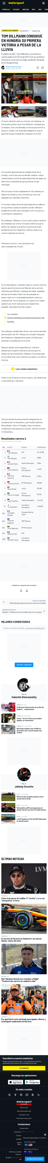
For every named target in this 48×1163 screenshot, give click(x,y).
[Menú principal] (4, 3)
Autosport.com (24, 1115)
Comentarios (24, 1128)
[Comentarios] (43, 67)
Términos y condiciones (16, 1152)
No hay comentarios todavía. (24, 628)
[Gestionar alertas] (27, 590)
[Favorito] (37, 67)
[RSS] (38, 1095)
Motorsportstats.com (24, 1118)
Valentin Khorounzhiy (13, 67)
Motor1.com (24, 1107)
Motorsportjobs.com (24, 1111)
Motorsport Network (19, 1158)
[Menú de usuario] (43, 3)
